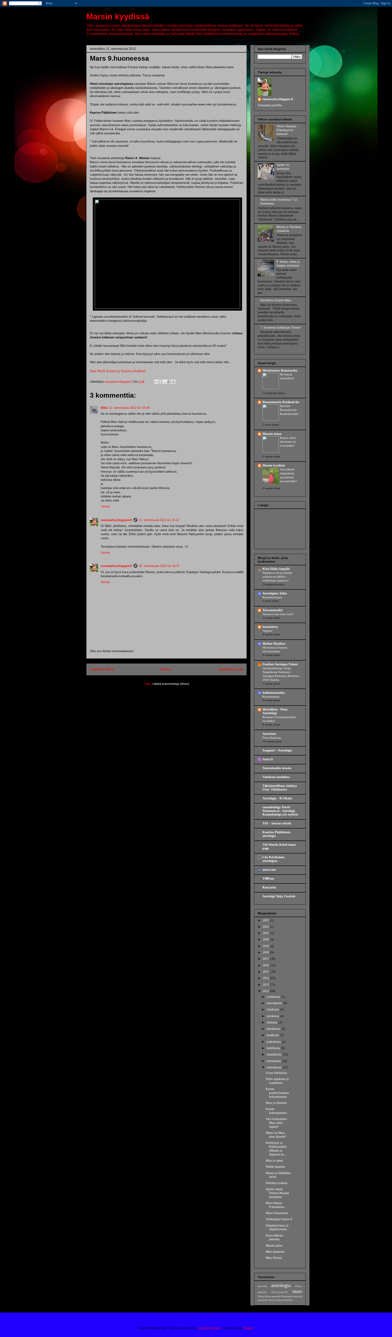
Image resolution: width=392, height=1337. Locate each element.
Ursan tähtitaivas (276, 1073)
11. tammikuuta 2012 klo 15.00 (129, 407)
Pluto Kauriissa (271, 737)
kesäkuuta (273, 1035)
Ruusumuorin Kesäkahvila (280, 402)
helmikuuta (274, 1061)
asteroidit (262, 1286)
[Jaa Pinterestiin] (173, 381)
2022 (266, 926)
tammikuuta (275, 1067)
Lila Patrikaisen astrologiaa (273, 859)
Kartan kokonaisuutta (276, 1111)
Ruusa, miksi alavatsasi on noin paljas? (288, 441)
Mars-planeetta (275, 1251)
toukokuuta (274, 1041)
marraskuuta (275, 1003)
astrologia (281, 1285)
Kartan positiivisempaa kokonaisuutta (277, 1092)
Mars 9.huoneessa (277, 1213)
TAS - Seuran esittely (277, 823)
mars (297, 1291)
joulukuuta (274, 996)
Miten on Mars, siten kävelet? (276, 1134)
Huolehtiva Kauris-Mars (275, 300)
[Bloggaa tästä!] (160, 381)
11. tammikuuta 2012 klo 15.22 (159, 520)
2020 (266, 939)
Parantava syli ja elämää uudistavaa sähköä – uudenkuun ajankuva (277, 576)
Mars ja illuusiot (276, 1103)
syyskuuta (273, 1016)
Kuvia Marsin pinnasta (274, 1237)
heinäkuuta (274, 1028)
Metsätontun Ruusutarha (279, 370)
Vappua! (267, 630)
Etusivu (166, 669)
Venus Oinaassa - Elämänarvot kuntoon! (287, 130)
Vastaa (105, 506)
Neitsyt (261, 1296)
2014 (266, 978)
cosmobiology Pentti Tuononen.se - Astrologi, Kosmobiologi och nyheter (280, 811)
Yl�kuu (268, 878)
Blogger (248, 1328)
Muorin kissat (272, 434)
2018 (266, 952)
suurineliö (263, 1300)
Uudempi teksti (102, 669)
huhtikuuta (274, 1048)
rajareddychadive (209, 1328)
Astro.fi (267, 759)
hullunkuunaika (273, 692)
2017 (266, 958)
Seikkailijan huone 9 (279, 1219)
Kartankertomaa (272, 597)
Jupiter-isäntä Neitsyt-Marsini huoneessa (277, 1193)
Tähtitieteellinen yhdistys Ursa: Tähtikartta (279, 787)
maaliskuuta (275, 1054)
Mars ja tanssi (274, 1160)
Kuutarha (269, 887)
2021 (266, 933)
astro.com (269, 869)
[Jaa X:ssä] (164, 381)
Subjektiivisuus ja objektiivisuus (277, 1227)
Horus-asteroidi (280, 1292)
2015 (266, 971)
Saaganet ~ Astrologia (277, 750)
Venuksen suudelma (276, 777)
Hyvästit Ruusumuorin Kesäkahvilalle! (289, 410)
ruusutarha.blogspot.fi (116, 520)
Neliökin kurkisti (276, 1183)
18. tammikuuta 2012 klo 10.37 (159, 566)
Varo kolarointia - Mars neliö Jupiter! (277, 1122)
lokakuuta (273, 1009)
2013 (266, 984)
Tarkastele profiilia (270, 105)
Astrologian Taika (274, 593)
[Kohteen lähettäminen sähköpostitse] (156, 381)
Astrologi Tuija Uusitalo (278, 896)
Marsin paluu (274, 1245)
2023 (266, 920)
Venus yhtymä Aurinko (281, 1300)
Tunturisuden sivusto (276, 768)
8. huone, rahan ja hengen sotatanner (288, 263)
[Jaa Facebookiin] (169, 381)
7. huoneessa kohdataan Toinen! (280, 327)
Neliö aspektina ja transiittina (277, 1081)
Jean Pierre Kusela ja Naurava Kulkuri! (118, 371)
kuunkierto (270, 627)
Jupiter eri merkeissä (283, 166)
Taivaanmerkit (272, 610)
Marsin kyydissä (117, 16)
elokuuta (272, 1022)
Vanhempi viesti (230, 669)
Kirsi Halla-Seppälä (276, 569)
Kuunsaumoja (270, 696)
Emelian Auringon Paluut (280, 664)
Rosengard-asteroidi (291, 1296)
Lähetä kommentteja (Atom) (170, 684)
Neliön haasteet (275, 1166)
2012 (266, 991)
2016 (266, 965)
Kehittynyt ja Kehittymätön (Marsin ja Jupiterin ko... (276, 1148)
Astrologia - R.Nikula (277, 798)
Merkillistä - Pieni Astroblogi (274, 711)
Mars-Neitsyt (274, 1258)
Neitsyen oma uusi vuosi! (278, 614)
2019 (266, 946)
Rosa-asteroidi (273, 1296)
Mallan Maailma (273, 643)
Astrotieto (269, 734)
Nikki (104, 407)
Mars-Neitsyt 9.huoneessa (275, 1205)
